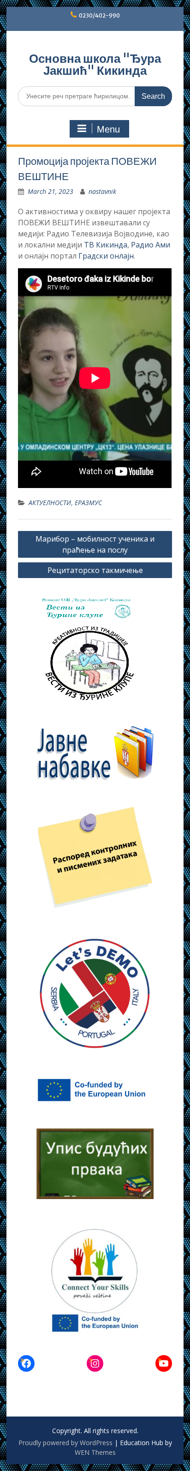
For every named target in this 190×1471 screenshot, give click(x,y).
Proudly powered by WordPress (65, 1442)
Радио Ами (150, 245)
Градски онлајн (106, 256)
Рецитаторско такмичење (95, 570)
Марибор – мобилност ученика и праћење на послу (95, 544)
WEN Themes (95, 1452)
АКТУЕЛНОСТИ (50, 502)
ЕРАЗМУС (88, 502)
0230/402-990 (99, 15)
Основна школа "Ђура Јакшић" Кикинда (95, 64)
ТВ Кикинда (105, 245)
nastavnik (102, 191)
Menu (108, 129)
